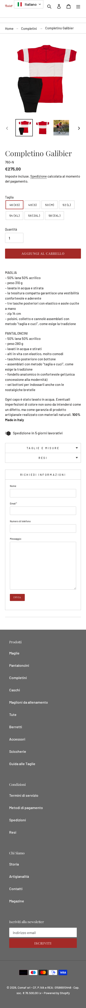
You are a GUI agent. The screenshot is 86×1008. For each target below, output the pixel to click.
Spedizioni (17, 820)
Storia (14, 864)
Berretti (15, 727)
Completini (29, 29)
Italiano (30, 4)
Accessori (17, 739)
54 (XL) (14, 215)
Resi (43, 457)
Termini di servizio (23, 795)
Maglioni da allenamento (28, 702)
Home (9, 29)
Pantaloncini (19, 665)
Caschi (14, 690)
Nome (13, 485)
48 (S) (32, 205)
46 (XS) (14, 205)
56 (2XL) (34, 215)
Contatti (15, 888)
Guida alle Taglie (22, 763)
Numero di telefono (20, 521)
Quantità (11, 229)
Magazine (16, 901)
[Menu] (78, 6)
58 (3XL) (54, 215)
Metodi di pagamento (26, 807)
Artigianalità (19, 876)
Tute (13, 714)
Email (13, 503)
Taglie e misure (43, 448)
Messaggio (15, 538)
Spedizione (38, 176)
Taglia (9, 197)
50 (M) (49, 205)
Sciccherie (17, 751)
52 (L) (67, 205)
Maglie (14, 653)
